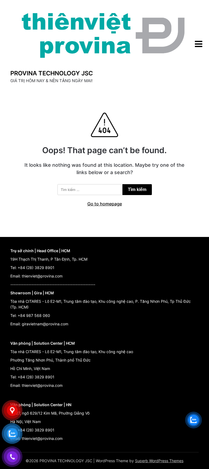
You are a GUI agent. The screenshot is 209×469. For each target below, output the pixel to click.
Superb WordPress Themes (159, 460)
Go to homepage (104, 203)
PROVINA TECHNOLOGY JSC (51, 73)
